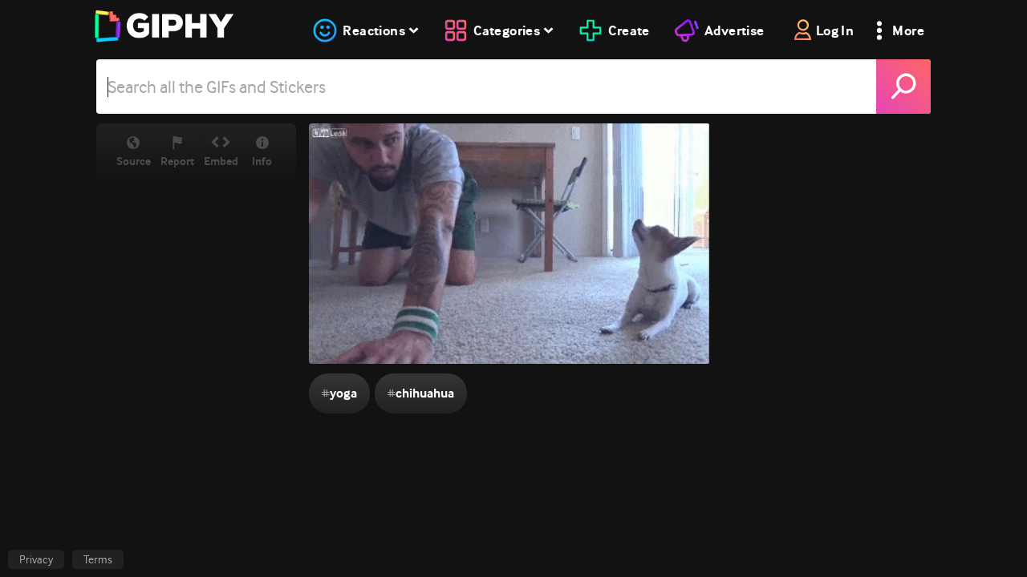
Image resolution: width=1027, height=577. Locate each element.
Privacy (36, 559)
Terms (97, 559)
